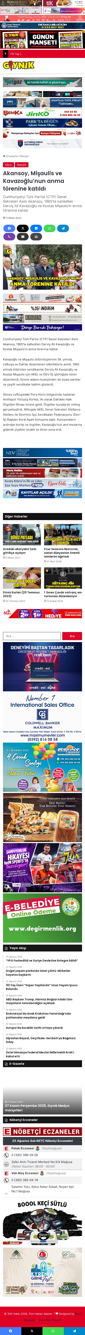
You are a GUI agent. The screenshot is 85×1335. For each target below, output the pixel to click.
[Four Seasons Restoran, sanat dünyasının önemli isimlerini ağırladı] (63, 534)
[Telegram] (63, 228)
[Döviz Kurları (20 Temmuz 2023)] (22, 578)
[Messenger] (36, 228)
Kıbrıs (8, 164)
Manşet (24, 156)
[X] (23, 228)
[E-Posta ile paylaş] (23, 236)
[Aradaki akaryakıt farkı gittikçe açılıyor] (22, 534)
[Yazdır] (36, 236)
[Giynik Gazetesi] (19, 66)
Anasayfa (11, 156)
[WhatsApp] (50, 228)
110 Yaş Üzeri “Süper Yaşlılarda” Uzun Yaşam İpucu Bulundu (46, 53)
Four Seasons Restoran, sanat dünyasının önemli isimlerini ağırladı (62, 553)
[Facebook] (9, 228)
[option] (42, 1092)
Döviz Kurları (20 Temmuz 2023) (21, 594)
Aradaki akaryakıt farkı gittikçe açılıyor (19, 551)
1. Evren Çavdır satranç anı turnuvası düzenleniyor (63, 594)
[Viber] (9, 236)
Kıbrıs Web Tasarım (49, 1320)
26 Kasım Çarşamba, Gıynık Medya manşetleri (42, 1110)
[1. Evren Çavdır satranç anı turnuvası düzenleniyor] (63, 578)
